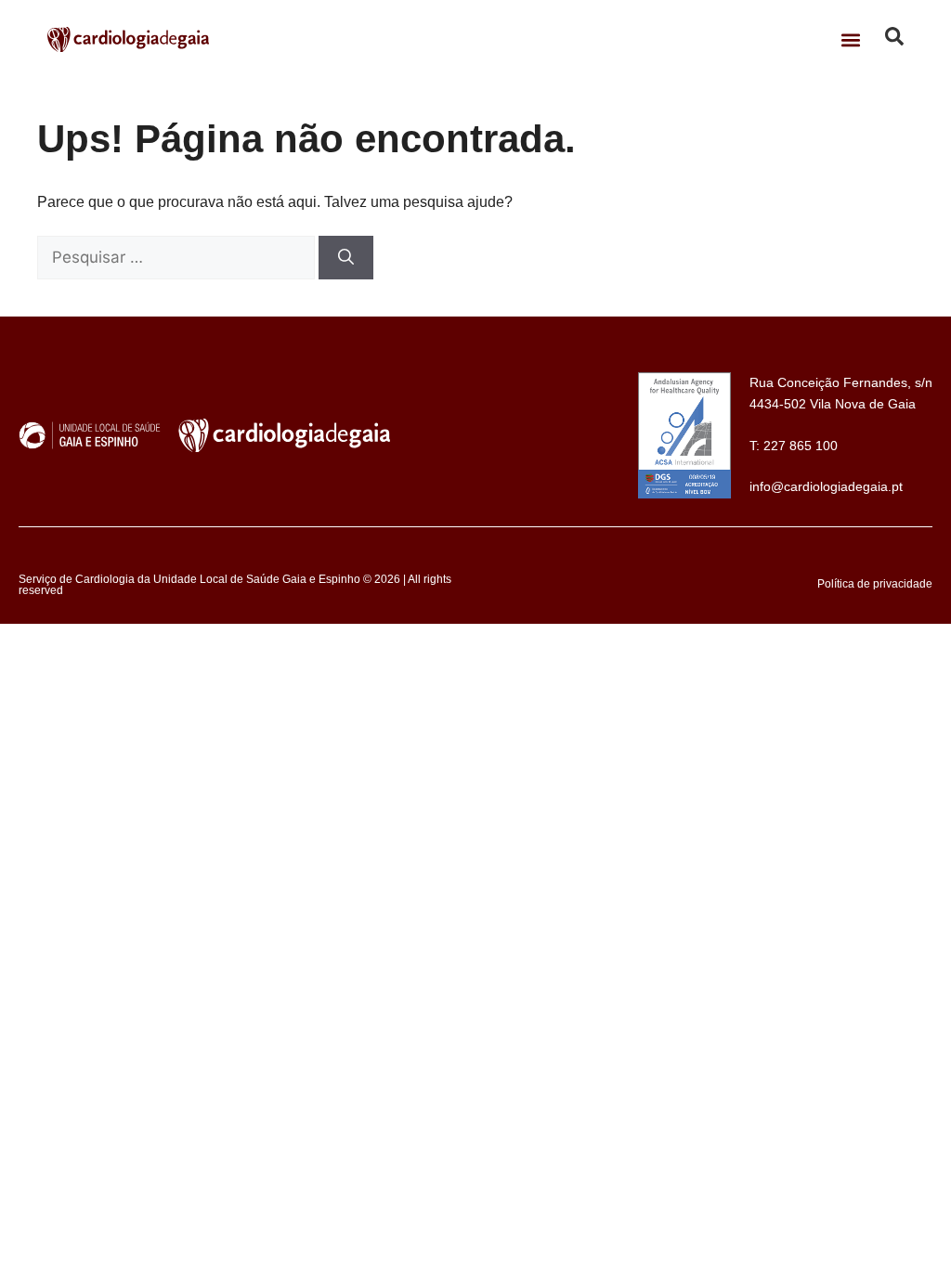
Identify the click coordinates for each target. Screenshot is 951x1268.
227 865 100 (800, 445)
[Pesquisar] (346, 258)
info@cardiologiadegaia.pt (826, 486)
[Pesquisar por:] (178, 257)
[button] (851, 39)
